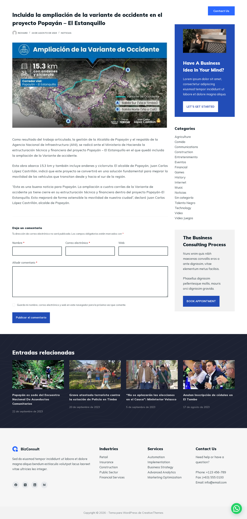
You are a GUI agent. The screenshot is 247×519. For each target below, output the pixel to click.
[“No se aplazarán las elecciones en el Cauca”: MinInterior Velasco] (152, 374)
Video (179, 213)
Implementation (159, 462)
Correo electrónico (77, 243)
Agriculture (183, 137)
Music (179, 187)
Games (179, 172)
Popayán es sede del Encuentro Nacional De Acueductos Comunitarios (36, 399)
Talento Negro (185, 203)
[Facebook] (15, 485)
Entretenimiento (186, 157)
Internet (180, 182)
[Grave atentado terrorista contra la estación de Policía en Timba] (95, 374)
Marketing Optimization (165, 477)
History (180, 177)
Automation (156, 457)
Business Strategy (160, 467)
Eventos (180, 162)
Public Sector (108, 472)
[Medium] (44, 485)
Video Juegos (184, 218)
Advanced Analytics (162, 472)
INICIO (123, 10)
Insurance (106, 462)
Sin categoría (184, 197)
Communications (186, 147)
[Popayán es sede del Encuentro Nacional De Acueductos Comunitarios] (38, 374)
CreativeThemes (152, 512)
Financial (181, 167)
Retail (103, 457)
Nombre (18, 243)
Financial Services (112, 477)
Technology (183, 208)
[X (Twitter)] (25, 485)
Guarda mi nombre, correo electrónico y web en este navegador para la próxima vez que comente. (71, 304)
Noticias (66, 33)
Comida (180, 142)
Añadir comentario (24, 262)
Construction (184, 152)
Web (121, 243)
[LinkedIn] (34, 485)
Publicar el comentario (31, 317)
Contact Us (221, 11)
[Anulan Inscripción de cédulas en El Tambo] (209, 374)
